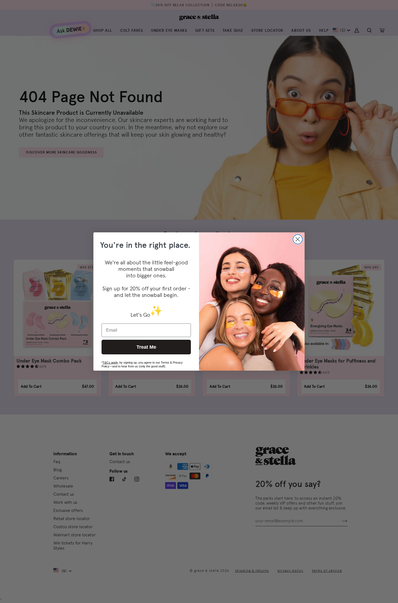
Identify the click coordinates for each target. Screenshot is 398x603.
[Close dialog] (297, 239)
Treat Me (146, 347)
